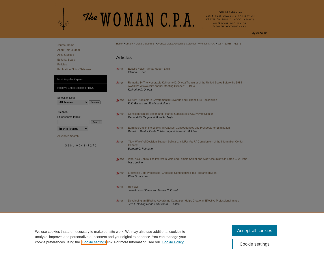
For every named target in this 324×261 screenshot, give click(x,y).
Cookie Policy (173, 242)
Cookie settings (94, 242)
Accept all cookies (254, 230)
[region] (162, 237)
